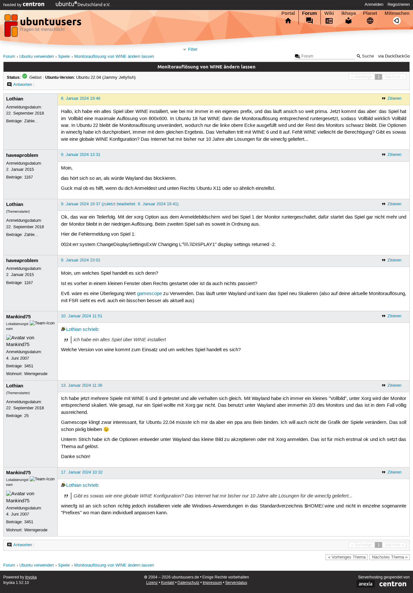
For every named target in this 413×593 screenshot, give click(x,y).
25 (26, 415)
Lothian (14, 99)
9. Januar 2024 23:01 (80, 260)
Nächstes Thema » (390, 557)
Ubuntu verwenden (36, 56)
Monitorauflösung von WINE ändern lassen (114, 56)
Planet (370, 13)
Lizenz (152, 582)
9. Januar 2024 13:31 (80, 154)
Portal (288, 13)
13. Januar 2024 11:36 (81, 385)
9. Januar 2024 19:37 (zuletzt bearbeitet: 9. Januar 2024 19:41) (119, 204)
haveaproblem (22, 155)
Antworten (22, 84)
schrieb (90, 329)
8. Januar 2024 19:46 (80, 98)
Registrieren (399, 4)
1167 (28, 177)
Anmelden (374, 4)
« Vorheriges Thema (347, 557)
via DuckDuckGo (394, 56)
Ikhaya (348, 13)
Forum (309, 13)
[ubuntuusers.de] (43, 27)
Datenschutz (188, 582)
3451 (28, 366)
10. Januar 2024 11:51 (81, 316)
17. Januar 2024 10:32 (82, 472)
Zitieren (394, 98)
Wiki (329, 13)
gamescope (149, 294)
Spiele (64, 56)
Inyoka (31, 577)
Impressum (212, 582)
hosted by (13, 4)
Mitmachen (397, 13)
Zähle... (31, 121)
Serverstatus (236, 582)
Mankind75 (18, 316)
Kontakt (167, 582)
